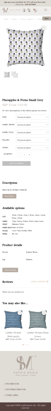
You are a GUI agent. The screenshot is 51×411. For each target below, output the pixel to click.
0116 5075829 (30, 4)
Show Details (10, 270)
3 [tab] (27, 344)
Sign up (7, 2)
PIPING (5, 148)
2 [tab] (25, 344)
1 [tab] (23, 344)
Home (6, 19)
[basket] (35, 8)
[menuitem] (24, 2)
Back (47, 18)
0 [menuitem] (34, 9)
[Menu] (45, 10)
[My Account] (24, 10)
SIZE (4, 117)
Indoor (14, 19)
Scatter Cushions (27, 19)
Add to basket (16, 163)
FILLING (5, 140)
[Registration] (29, 10)
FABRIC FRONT (8, 125)
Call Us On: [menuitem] (25, 4)
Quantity (8, 154)
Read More (9, 196)
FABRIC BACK (8, 132)
